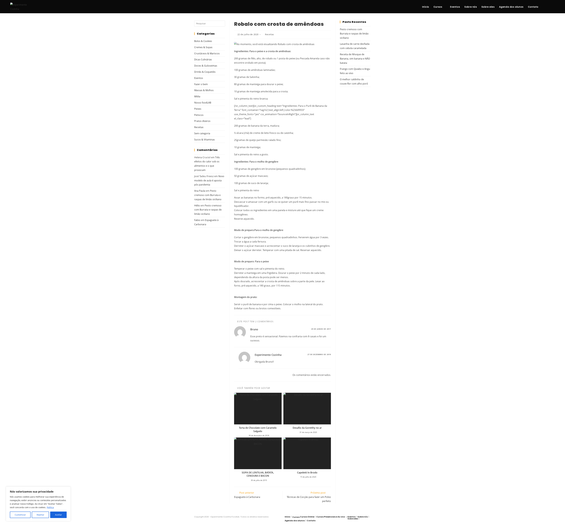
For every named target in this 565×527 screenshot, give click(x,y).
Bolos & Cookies (203, 41)
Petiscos (198, 115)
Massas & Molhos (204, 90)
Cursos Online (307, 516)
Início (287, 516)
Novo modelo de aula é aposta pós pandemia (209, 180)
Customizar (20, 514)
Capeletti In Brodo (307, 472)
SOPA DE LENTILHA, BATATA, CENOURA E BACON (258, 474)
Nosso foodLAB (202, 102)
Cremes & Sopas (203, 47)
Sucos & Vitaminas (204, 139)
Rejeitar (40, 514)
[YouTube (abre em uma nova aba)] (553, 6)
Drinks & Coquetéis (205, 71)
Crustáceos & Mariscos (207, 53)
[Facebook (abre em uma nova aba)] (544, 6)
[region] (38, 504)
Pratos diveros (202, 121)
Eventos (198, 78)
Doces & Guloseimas (205, 65)
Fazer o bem (201, 84)
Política (50, 507)
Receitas (269, 34)
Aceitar (58, 514)
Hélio (197, 205)
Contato (311, 520)
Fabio (197, 220)
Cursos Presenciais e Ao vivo (330, 516)
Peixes (197, 108)
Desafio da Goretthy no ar (307, 427)
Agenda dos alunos (295, 520)
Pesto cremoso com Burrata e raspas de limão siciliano (207, 195)
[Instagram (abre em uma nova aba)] (548, 6)
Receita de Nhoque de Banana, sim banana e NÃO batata (355, 58)
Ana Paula (199, 190)
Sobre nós (363, 516)
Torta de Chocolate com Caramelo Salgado (258, 429)
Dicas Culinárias (203, 59)
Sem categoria (202, 133)
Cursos (296, 517)
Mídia (197, 96)
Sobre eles (353, 518)
